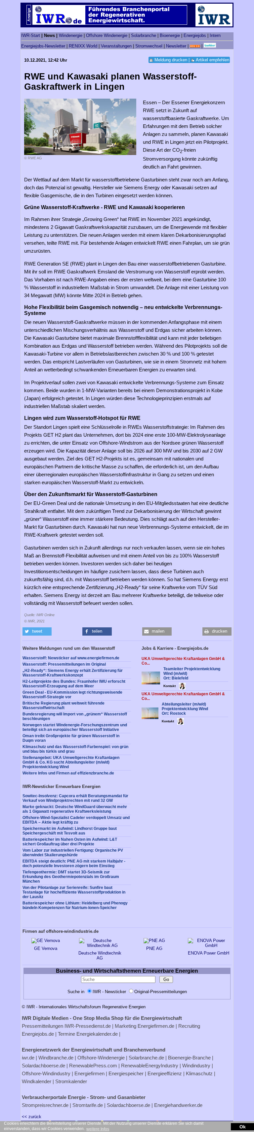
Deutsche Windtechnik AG (99, 955)
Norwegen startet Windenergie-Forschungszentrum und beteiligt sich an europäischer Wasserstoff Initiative (74, 727)
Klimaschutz (199, 1073)
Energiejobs (195, 35)
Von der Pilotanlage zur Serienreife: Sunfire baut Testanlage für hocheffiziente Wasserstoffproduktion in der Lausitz (73, 892)
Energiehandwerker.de (178, 1105)
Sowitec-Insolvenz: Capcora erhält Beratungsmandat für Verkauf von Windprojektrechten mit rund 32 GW (75, 798)
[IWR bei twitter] (210, 46)
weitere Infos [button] (97, 1129)
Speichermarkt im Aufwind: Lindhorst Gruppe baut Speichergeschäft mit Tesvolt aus (69, 830)
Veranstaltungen (116, 46)
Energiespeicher (126, 1073)
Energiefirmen (89, 1073)
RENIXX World (83, 46)
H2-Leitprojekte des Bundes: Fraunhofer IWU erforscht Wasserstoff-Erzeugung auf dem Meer (73, 683)
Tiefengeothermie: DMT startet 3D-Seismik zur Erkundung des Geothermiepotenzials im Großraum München (70, 877)
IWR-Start (30, 35)
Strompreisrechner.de (45, 1105)
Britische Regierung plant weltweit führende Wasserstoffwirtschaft (63, 705)
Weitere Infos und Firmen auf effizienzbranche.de (68, 773)
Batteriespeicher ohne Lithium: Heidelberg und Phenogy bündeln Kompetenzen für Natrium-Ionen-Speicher (75, 905)
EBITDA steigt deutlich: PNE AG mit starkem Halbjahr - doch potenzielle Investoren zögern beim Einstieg (73, 863)
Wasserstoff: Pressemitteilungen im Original (64, 664)
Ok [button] (242, 1126)
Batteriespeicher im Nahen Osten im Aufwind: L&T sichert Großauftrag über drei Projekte (69, 841)
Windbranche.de (55, 1057)
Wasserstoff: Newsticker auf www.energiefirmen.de (70, 658)
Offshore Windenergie (106, 35)
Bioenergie (170, 35)
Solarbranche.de (146, 1057)
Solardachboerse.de (43, 1065)
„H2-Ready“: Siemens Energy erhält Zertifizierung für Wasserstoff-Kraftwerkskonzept (72, 672)
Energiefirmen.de (156, 1026)
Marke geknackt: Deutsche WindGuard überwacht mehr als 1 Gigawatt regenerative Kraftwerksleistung (74, 809)
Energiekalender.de (97, 1034)
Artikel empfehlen (212, 59)
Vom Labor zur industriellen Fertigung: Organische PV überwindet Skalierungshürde (72, 852)
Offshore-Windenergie (101, 1057)
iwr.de (28, 1057)
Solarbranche (143, 35)
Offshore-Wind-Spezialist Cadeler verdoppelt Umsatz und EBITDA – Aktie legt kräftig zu (76, 820)
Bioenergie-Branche (189, 1057)
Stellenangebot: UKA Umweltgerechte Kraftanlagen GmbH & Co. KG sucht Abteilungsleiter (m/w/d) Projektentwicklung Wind (70, 762)
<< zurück (31, 1116)
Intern (215, 35)
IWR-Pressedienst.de (87, 1026)
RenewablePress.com (93, 1065)
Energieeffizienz (165, 1073)
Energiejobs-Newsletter (43, 46)
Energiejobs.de (38, 1034)
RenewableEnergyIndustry (149, 1065)
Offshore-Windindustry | (47, 1073)
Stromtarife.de (87, 1105)
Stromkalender (71, 1081)
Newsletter (176, 46)
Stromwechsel (148, 46)
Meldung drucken (170, 59)
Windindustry (196, 1065)
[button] (37, 631)
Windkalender (36, 1081)
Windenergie (70, 35)
